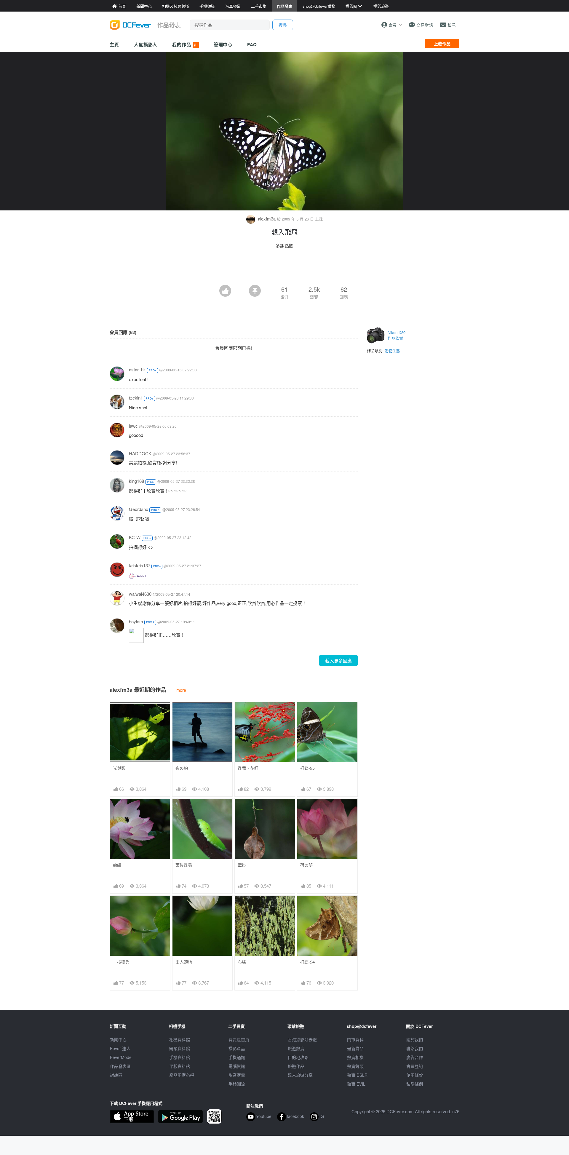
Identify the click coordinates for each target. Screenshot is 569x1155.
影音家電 (236, 1075)
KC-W (134, 537)
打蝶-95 (307, 768)
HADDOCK (140, 453)
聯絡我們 (414, 1048)
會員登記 (414, 1066)
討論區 (116, 1075)
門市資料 (355, 1039)
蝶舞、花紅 (248, 768)
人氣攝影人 (146, 44)
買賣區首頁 (238, 1039)
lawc (133, 426)
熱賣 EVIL (356, 1084)
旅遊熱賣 (296, 1048)
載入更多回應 (338, 660)
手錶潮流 (236, 1084)
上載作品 (442, 44)
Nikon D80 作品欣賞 (396, 335)
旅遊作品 (296, 1066)
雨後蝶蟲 (183, 865)
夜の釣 (181, 768)
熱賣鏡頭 (355, 1066)
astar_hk (137, 369)
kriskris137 (139, 565)
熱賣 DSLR (357, 1075)
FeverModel (121, 1057)
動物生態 (392, 350)
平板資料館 (179, 1066)
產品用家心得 (181, 1075)
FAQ (252, 44)
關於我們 (414, 1039)
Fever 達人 (120, 1048)
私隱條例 (414, 1084)
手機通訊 (236, 1057)
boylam (136, 621)
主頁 (114, 44)
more (181, 690)
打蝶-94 (307, 962)
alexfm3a (267, 218)
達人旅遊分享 (300, 1075)
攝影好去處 (302, 1039)
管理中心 (223, 44)
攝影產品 (236, 1048)
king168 (136, 481)
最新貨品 (355, 1048)
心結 (242, 962)
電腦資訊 (236, 1066)
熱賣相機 (355, 1057)
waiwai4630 (140, 594)
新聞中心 (118, 1039)
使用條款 (414, 1075)
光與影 (119, 768)
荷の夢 (306, 865)
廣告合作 (414, 1057)
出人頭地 (183, 962)
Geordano (138, 509)
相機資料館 (179, 1039)
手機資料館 (179, 1057)
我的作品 (185, 44)
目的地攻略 (298, 1057)
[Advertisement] (284, 268)
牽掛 (242, 865)
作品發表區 (120, 1066)
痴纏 (117, 865)
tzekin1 (136, 397)
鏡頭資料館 (179, 1048)
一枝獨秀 (121, 962)
